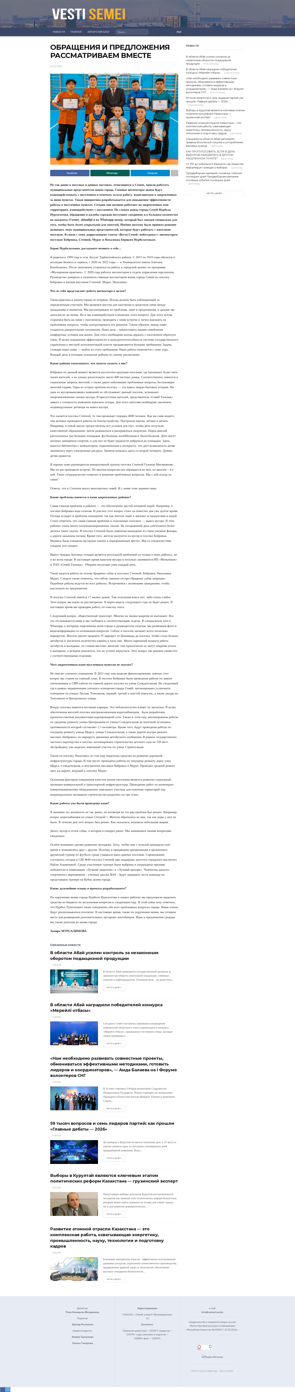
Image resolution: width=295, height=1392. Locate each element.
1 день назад (220, 117)
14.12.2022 (56, 66)
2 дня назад (236, 133)
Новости (59, 31)
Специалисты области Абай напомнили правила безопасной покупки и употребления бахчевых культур (214, 142)
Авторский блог (99, 31)
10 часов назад (210, 64)
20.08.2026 (56, 1187)
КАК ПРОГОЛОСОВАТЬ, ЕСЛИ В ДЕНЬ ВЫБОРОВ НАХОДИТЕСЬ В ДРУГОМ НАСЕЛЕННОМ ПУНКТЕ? (210, 155)
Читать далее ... (114, 987)
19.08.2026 (56, 1252)
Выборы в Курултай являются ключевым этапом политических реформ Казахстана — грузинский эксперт (215, 114)
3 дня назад (193, 184)
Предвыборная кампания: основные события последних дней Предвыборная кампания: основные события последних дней (214, 177)
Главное (76, 31)
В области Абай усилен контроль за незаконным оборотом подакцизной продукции (208, 60)
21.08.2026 (56, 965)
